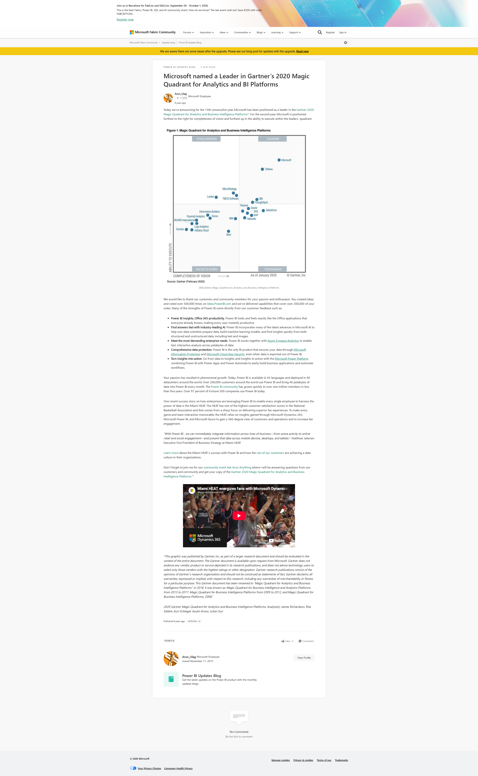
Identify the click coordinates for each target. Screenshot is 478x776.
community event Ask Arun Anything (227, 467)
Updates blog (168, 42)
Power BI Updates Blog (190, 42)
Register (330, 32)
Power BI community (224, 386)
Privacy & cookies (303, 760)
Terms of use (324, 760)
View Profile (304, 657)
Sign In (342, 32)
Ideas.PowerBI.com (219, 304)
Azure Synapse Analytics (283, 341)
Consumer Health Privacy (178, 768)
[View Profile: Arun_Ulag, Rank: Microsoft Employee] (168, 98)
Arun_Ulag (181, 93)
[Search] (320, 32)
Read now (302, 51)
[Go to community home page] (153, 32)
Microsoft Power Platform (291, 358)
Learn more (171, 453)
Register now (125, 19)
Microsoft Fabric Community (144, 42)
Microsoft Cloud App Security (226, 354)
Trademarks (341, 760)
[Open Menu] (345, 42)
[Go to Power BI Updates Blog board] (171, 679)
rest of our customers (270, 453)
